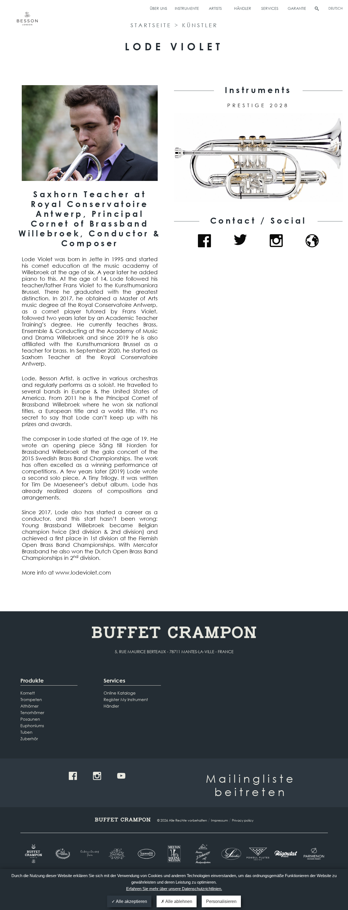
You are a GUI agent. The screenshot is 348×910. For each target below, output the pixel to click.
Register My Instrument (126, 699)
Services (269, 8)
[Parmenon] (314, 854)
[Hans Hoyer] (118, 854)
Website (312, 240)
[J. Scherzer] (202, 854)
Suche (317, 9)
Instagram (276, 240)
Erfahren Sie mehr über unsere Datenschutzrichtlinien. (174, 888)
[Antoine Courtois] (90, 854)
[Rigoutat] (286, 854)
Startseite (151, 25)
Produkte (32, 680)
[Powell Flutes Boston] (258, 854)
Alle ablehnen (178, 901)
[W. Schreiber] (230, 853)
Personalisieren (221, 901)
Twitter (240, 240)
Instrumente (187, 8)
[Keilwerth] (146, 854)
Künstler (200, 25)
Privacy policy (242, 820)
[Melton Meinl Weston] (174, 854)
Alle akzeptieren (131, 901)
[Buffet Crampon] (34, 853)
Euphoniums (32, 725)
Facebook (204, 240)
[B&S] (62, 854)
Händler (242, 8)
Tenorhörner (32, 712)
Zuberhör (29, 738)
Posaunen (30, 719)
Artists (215, 8)
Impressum (219, 820)
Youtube (121, 776)
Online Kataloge (120, 693)
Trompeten (31, 699)
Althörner (29, 706)
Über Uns (158, 8)
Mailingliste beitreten (251, 785)
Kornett (27, 693)
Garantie (297, 8)
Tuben (26, 732)
